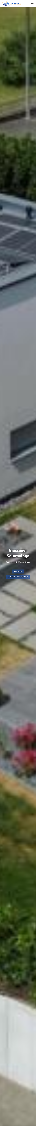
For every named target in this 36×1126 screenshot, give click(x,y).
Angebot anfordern (18, 577)
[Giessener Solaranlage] (12, 3)
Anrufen (18, 571)
